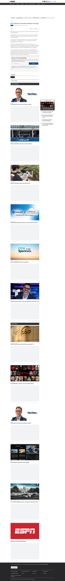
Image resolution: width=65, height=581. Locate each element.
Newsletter (37, 28)
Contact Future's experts (25, 571)
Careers (23, 573)
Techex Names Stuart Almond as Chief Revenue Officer (47, 112)
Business (12, 20)
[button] (54, 1)
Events (26, 3)
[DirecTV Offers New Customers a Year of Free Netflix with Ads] (47, 106)
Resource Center (32, 3)
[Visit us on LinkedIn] (45, 1)
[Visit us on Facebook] (42, 1)
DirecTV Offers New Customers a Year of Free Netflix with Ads (48, 108)
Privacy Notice (14, 66)
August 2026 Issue (20, 17)
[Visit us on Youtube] (47, 1)
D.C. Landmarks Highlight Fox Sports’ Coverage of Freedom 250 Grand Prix (47, 124)
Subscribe (38, 3)
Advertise (44, 573)
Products (22, 3)
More (43, 3)
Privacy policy (34, 571)
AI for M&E (43, 17)
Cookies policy (45, 571)
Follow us (32, 28)
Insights (17, 3)
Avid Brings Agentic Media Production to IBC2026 (47, 120)
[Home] (10, 4)
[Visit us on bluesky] (48, 1)
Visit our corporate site (44, 564)
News (14, 3)
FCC (29, 17)
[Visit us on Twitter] (44, 1)
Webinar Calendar (36, 17)
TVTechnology (16, 25)
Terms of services (22, 66)
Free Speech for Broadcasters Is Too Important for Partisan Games (47, 116)
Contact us (34, 573)
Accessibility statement (14, 573)
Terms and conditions (14, 571)
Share (13, 28)
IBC (25, 17)
